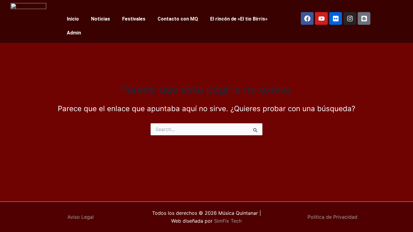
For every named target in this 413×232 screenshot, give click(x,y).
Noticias (100, 19)
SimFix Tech (227, 221)
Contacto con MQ (178, 19)
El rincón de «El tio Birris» (239, 19)
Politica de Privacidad (332, 217)
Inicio (73, 19)
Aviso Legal (80, 217)
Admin (74, 33)
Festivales (133, 19)
